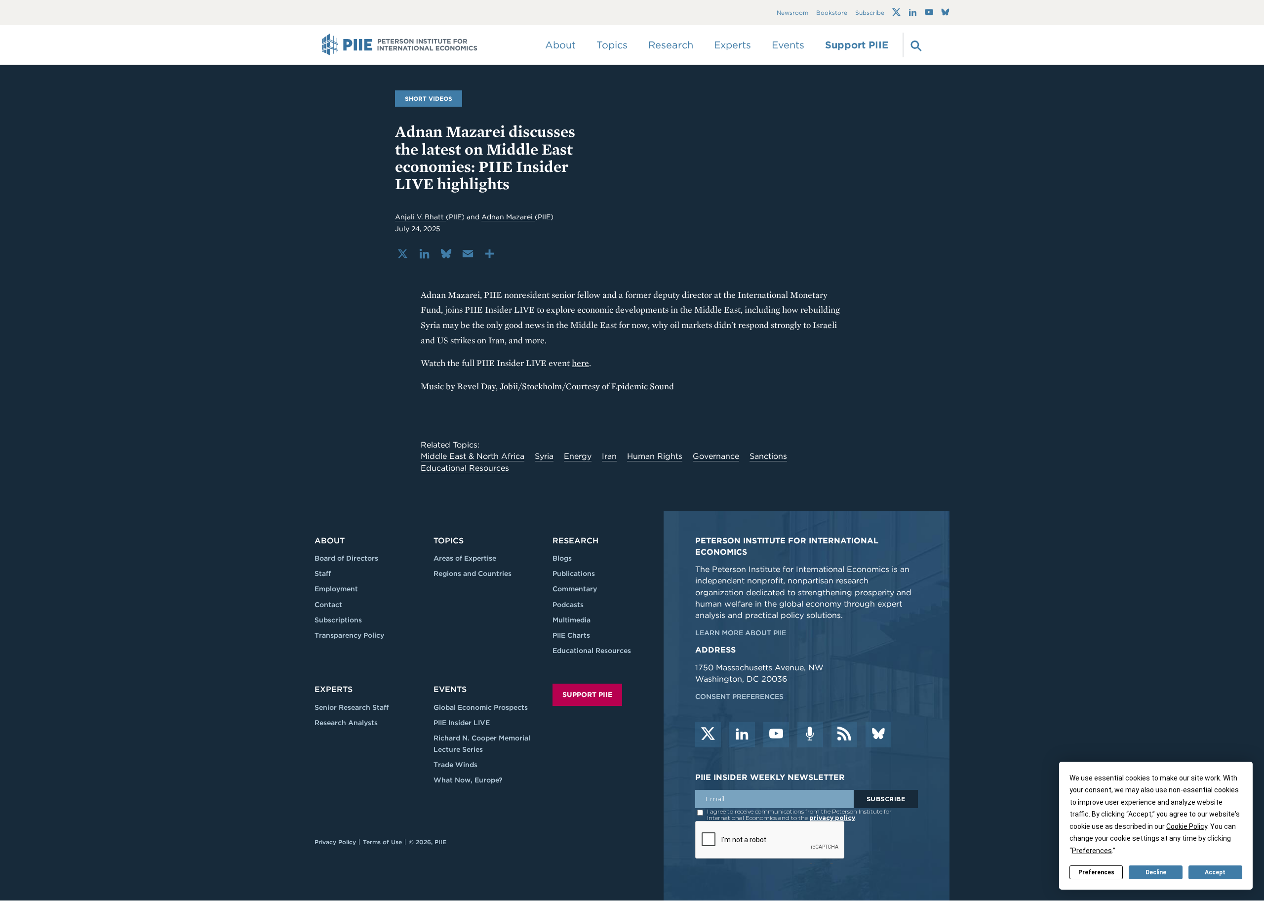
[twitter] (708, 734)
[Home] (399, 45)
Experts (334, 689)
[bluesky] (878, 734)
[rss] (844, 734)
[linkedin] (742, 734)
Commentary (575, 589)
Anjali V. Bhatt (420, 217)
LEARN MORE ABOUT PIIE (740, 633)
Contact (328, 605)
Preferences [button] (1092, 851)
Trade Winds (455, 765)
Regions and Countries (473, 573)
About (330, 540)
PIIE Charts (571, 635)
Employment (336, 589)
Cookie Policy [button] (1186, 826)
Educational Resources (465, 468)
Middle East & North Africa (472, 456)
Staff (323, 573)
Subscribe (869, 12)
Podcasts (568, 605)
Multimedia (572, 620)
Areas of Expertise (465, 558)
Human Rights (654, 456)
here (580, 363)
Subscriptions (338, 620)
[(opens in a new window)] (896, 12)
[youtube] (776, 734)
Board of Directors (346, 558)
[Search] (915, 45)
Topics (449, 540)
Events (788, 45)
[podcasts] (810, 734)
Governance (716, 456)
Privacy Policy (335, 842)
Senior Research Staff (352, 707)
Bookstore (831, 12)
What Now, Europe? (468, 780)
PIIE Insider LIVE (462, 723)
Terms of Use (382, 842)
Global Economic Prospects (481, 707)
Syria (544, 456)
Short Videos (428, 98)
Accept (1215, 872)
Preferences (1096, 872)
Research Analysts (346, 723)
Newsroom (792, 12)
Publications (574, 573)
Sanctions (768, 456)
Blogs (562, 558)
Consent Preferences (739, 696)
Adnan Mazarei (508, 217)
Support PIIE (856, 45)
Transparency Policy (349, 635)
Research (575, 540)
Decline (1156, 872)
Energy (578, 456)
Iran (609, 456)
